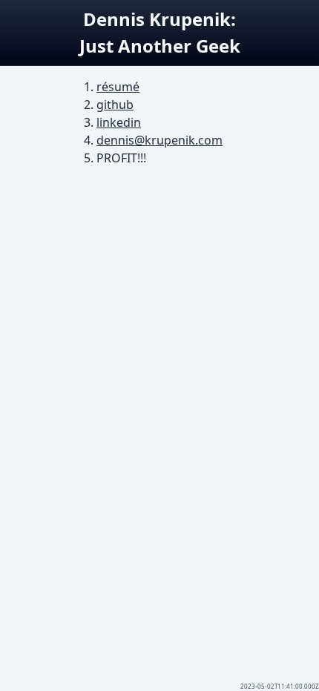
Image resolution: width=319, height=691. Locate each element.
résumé (117, 87)
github (115, 104)
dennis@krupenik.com (159, 140)
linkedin (118, 122)
